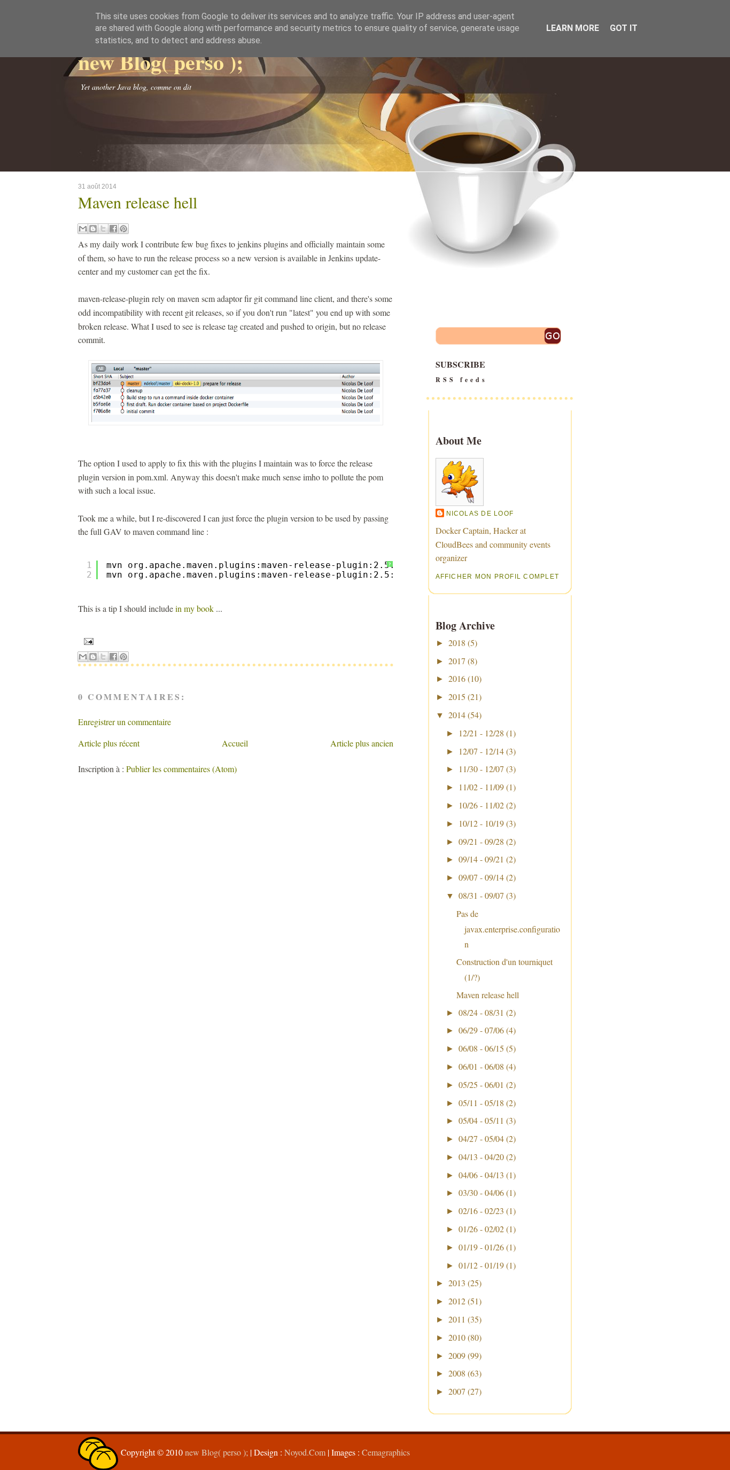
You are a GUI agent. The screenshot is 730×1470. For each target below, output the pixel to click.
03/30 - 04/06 (481, 1192)
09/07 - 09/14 (481, 877)
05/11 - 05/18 (481, 1102)
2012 (456, 1300)
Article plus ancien (361, 743)
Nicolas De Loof (480, 513)
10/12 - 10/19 (481, 823)
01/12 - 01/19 (481, 1265)
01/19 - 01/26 (481, 1247)
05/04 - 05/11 (481, 1120)
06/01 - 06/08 (481, 1066)
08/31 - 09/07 (481, 895)
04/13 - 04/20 (481, 1156)
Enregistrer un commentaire (124, 721)
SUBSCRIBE (461, 371)
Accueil (235, 743)
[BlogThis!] (93, 228)
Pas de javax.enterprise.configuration (508, 929)
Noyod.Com (304, 1452)
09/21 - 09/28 (481, 841)
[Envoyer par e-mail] (82, 228)
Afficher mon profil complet (498, 576)
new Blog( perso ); (160, 61)
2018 (456, 642)
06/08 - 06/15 (481, 1048)
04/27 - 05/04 (481, 1138)
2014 (456, 714)
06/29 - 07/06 (481, 1030)
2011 (456, 1319)
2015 (456, 696)
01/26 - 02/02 (481, 1228)
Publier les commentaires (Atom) (181, 768)
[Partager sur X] (103, 228)
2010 (456, 1337)
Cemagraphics (386, 1452)
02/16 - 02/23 (481, 1210)
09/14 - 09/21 (481, 859)
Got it (624, 28)
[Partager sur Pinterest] (123, 228)
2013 (456, 1282)
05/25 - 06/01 (481, 1084)
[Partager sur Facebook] (113, 228)
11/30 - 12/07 (481, 768)
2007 (456, 1391)
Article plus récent (108, 743)
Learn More (572, 28)
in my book (194, 608)
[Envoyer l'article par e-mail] (87, 641)
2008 (456, 1373)
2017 (456, 660)
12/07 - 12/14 (481, 751)
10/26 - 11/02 (481, 805)
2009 (456, 1355)
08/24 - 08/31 (481, 1012)
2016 (456, 678)
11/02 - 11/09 (481, 786)
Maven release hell (137, 202)
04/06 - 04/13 (481, 1174)
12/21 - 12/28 (481, 732)
